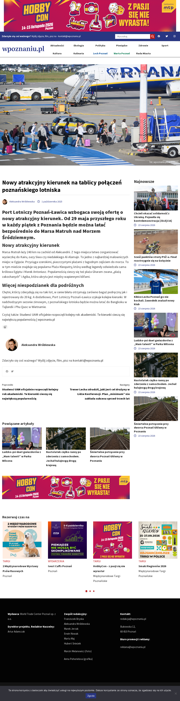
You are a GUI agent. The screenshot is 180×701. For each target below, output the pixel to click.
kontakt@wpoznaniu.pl (69, 36)
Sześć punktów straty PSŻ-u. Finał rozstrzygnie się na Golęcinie (155, 258)
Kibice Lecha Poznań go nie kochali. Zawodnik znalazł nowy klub (154, 300)
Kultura (57, 53)
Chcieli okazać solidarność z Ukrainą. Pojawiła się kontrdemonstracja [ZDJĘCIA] (153, 217)
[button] (86, 591)
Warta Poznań (122, 53)
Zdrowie (143, 45)
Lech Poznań (100, 53)
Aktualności (57, 45)
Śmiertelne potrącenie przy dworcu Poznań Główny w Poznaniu (107, 456)
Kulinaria (78, 53)
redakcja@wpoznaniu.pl (133, 619)
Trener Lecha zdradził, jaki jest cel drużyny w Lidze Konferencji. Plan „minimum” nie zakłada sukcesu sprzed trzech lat (100, 391)
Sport (165, 45)
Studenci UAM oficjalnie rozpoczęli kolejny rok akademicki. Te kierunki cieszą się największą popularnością (30, 391)
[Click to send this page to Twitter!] (12, 371)
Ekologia (79, 45)
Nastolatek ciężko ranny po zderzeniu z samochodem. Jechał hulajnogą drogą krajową (155, 383)
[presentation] (5, 557)
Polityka (100, 45)
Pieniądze (121, 45)
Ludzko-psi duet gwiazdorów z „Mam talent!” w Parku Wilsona (21, 456)
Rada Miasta (143, 53)
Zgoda (90, 695)
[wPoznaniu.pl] (23, 49)
